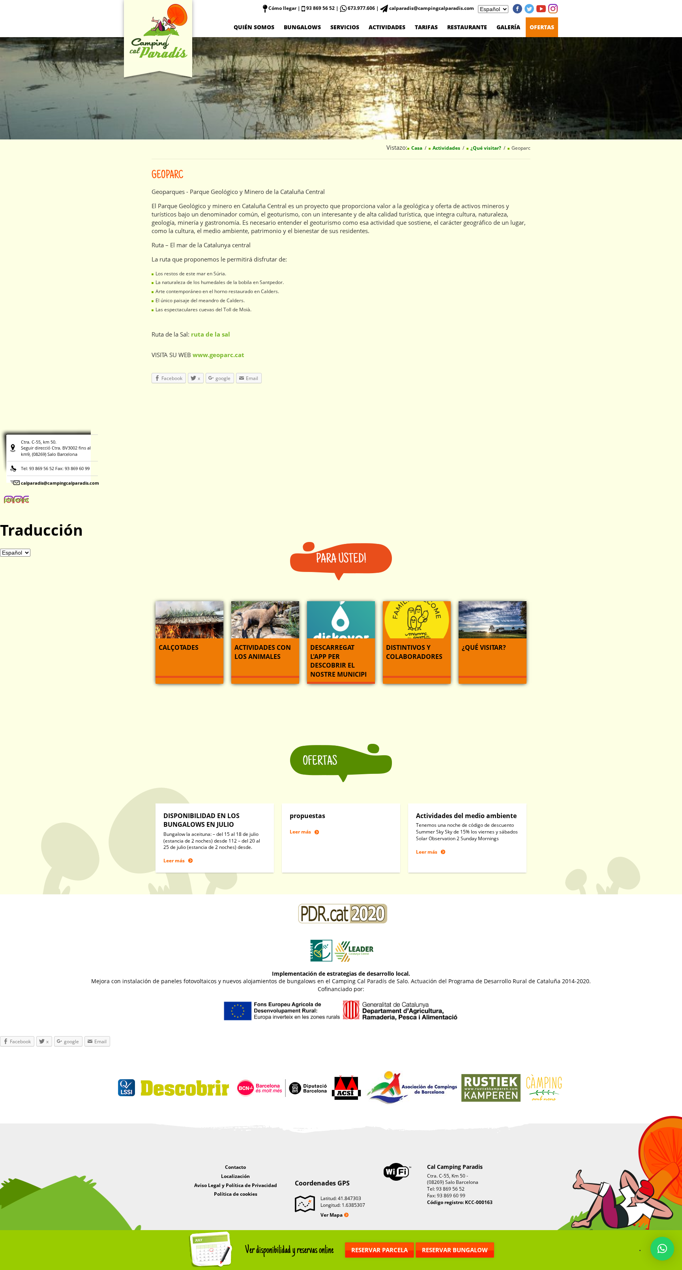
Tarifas (426, 27)
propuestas (307, 815)
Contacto (235, 1167)
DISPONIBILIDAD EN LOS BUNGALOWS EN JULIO (201, 820)
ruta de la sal (210, 334)
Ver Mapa (331, 1215)
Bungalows (302, 27)
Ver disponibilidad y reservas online (289, 1250)
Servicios (344, 27)
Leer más (174, 860)
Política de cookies (235, 1194)
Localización (235, 1176)
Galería (508, 27)
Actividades (387, 27)
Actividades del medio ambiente (466, 815)
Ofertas (542, 27)
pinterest (553, 8)
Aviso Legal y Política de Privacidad (235, 1185)
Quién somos (254, 27)
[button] (662, 1249)
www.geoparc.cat (218, 355)
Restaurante (467, 27)
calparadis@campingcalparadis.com (60, 483)
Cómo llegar (281, 8)
